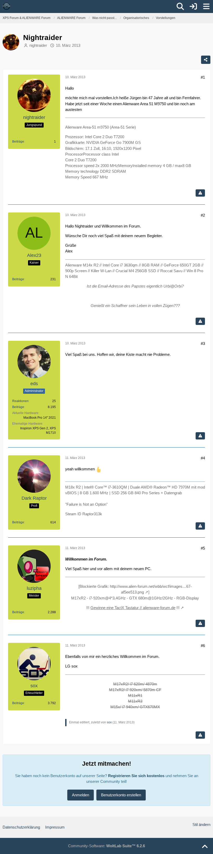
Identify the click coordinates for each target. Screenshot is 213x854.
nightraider (38, 45)
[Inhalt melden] (200, 193)
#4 (203, 458)
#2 (203, 215)
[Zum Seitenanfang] (204, 846)
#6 (203, 645)
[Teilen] (205, 60)
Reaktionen (20, 401)
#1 (203, 77)
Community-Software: (106, 846)
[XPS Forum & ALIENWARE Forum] (6, 6)
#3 (203, 343)
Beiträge (18, 141)
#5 (203, 548)
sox (109, 722)
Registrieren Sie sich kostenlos (136, 775)
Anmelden (80, 795)
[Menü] (206, 6)
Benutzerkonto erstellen (121, 795)
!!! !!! (132, 607)
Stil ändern (201, 824)
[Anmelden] (193, 6)
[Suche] (180, 6)
